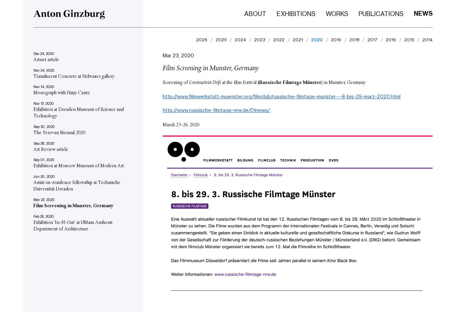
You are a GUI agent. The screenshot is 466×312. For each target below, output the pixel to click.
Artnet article (46, 59)
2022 (279, 40)
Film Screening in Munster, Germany (73, 206)
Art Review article (50, 149)
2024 (240, 40)
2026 (201, 40)
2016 (391, 40)
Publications (381, 13)
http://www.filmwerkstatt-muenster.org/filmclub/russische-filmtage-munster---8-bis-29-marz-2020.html (282, 96)
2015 (409, 40)
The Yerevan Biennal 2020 (59, 133)
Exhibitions (296, 13)
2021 (298, 40)
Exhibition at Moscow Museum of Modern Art (78, 166)
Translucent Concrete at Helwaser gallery (74, 76)
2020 (317, 40)
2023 (259, 40)
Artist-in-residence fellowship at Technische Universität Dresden (76, 186)
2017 (372, 40)
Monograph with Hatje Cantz (61, 93)
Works (337, 13)
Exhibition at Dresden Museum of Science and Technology (78, 113)
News (423, 13)
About (255, 13)
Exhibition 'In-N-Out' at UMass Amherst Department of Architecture (73, 226)
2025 (221, 40)
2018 (354, 40)
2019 (336, 40)
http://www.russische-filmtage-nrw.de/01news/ (216, 110)
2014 (427, 40)
